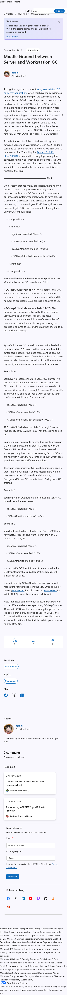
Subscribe (12, 876)
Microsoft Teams (32, 962)
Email (9, 838)
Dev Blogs (8, 13)
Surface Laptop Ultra (36, 928)
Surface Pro (5, 928)
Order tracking (45, 938)
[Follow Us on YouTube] (31, 899)
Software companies (21, 972)
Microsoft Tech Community (32, 969)
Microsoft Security (20, 959)
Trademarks (25, 989)
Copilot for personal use (44, 931)
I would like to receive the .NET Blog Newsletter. (32, 866)
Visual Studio (38, 972)
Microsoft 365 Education (11, 949)
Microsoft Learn (47, 966)
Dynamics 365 (37, 959)
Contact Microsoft (41, 986)
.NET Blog (22, 13)
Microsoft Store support (18, 938)
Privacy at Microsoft (34, 976)
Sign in (59, 10)
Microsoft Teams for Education (45, 945)
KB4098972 (50, 590)
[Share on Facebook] (6, 695)
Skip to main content (10, 1)
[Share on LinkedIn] (22, 695)
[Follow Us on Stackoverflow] (53, 899)
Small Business (7, 966)
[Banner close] (59, 22)
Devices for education (20, 945)
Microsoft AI (6, 959)
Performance (11, 666)
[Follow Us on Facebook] (8, 899)
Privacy (54, 986)
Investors (48, 976)
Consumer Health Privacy (12, 986)
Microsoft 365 (51, 959)
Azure (17, 966)
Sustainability (27, 979)
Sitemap (28, 986)
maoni (15, 72)
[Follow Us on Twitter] (16, 899)
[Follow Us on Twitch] (38, 899)
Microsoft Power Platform (12, 962)
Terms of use (13, 989)
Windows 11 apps (27, 935)
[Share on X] (14, 695)
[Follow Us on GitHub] (45, 899)
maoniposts (10, 681)
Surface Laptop (18, 928)
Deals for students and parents (40, 952)
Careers (48, 972)
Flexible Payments (43, 942)
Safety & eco (37, 989)
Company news (17, 976)
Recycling (48, 989)
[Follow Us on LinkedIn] (23, 899)
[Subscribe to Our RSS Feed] (8, 908)
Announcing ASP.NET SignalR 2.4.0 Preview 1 (25, 808)
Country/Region (14, 851)
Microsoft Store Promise (23, 942)
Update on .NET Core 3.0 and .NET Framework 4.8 (25, 783)
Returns (34, 938)
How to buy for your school (37, 949)
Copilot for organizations (20, 931)
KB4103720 (18, 590)
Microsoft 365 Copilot (51, 962)
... (48, 13)
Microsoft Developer (30, 966)
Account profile (43, 935)
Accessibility (14, 979)
